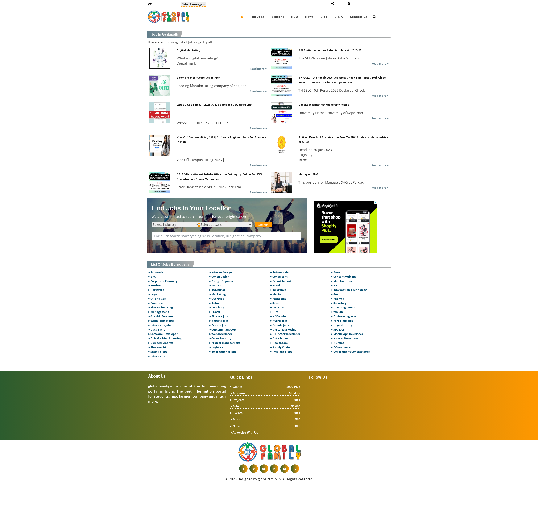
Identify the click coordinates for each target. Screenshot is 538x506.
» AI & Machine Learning (164, 338)
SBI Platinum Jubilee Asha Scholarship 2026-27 (329, 50)
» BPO (152, 276)
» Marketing (217, 294)
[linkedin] (274, 468)
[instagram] (284, 468)
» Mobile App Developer (347, 334)
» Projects (265, 400)
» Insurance (278, 290)
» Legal (153, 294)
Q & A (338, 17)
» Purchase (155, 303)
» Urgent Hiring (341, 325)
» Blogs (265, 419)
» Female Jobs (279, 325)
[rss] (295, 468)
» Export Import (280, 281)
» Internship (156, 356)
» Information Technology (349, 290)
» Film (274, 312)
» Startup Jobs (157, 351)
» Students (265, 393)
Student (277, 17)
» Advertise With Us (244, 432)
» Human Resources (344, 338)
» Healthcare (279, 343)
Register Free (362, 3)
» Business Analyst (160, 343)
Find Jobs (256, 17)
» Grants (265, 387)
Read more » (258, 68)
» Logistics (216, 347)
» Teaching (216, 307)
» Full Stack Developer (285, 334)
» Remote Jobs (218, 321)
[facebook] (243, 468)
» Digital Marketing (283, 329)
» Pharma (337, 298)
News (309, 17)
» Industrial (217, 290)
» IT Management (343, 307)
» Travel (214, 312)
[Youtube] (264, 468)
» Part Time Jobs (342, 321)
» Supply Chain (280, 347)
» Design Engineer (221, 281)
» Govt (335, 294)
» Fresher (154, 285)
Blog (323, 17)
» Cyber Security (220, 338)
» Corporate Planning (162, 281)
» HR (334, 285)
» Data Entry (156, 329)
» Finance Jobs (218, 316)
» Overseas (216, 298)
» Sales (274, 303)
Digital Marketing (188, 50)
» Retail (214, 303)
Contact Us (358, 17)
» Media (275, 294)
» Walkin (337, 312)
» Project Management (224, 343)
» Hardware (156, 290)
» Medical (215, 285)
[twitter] (253, 468)
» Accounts (155, 272)
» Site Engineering (160, 307)
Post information (166, 4)
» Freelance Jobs (281, 351)
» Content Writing (343, 276)
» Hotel (275, 285)
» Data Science (280, 338)
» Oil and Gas (157, 298)
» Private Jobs (218, 325)
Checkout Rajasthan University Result (323, 104)
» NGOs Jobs (278, 316)
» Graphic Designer (161, 316)
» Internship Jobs (159, 325)
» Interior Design (220, 272)
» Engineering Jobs (343, 316)
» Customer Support (222, 329)
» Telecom (277, 307)
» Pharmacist (157, 347)
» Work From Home (161, 321)
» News (265, 426)
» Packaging (278, 298)
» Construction (219, 276)
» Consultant (279, 276)
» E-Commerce (341, 347)
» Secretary (339, 303)
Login (340, 3)
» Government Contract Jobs (350, 351)
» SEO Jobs (337, 329)
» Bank (335, 272)
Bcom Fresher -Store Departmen (198, 77)
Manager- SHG (308, 174)
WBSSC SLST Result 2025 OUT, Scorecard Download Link (214, 104)
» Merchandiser (341, 281)
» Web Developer (220, 334)
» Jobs (265, 406)
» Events (265, 413)
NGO (294, 17)
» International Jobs (222, 351)
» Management (158, 312)
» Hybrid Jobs (278, 321)
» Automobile (279, 272)
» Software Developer (163, 334)
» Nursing (337, 343)
